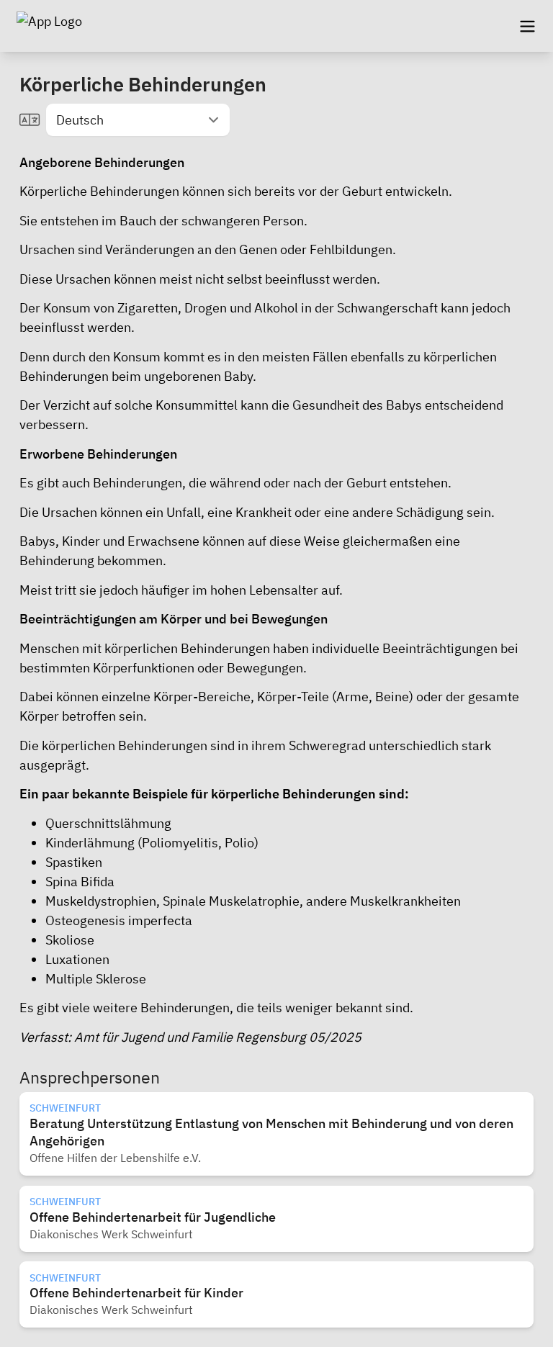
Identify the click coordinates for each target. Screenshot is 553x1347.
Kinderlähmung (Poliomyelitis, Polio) (151, 842)
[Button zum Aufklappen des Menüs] (527, 26)
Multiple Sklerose (95, 978)
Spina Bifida (79, 881)
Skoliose (69, 940)
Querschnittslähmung (108, 823)
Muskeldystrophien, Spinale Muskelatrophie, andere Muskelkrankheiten (253, 901)
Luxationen (77, 959)
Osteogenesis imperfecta (118, 920)
